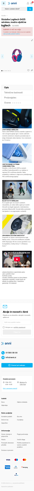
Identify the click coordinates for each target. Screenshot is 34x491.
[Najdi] (30, 9)
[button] (1, 70)
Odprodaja (4, 405)
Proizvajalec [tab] (10, 97)
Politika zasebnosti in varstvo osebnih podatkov (23, 445)
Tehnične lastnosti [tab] (13, 92)
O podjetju (20, 420)
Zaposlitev (4, 423)
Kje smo (19, 416)
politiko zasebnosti (19, 327)
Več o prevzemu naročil (10, 388)
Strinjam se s (15, 327)
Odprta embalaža (22, 402)
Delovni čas (4, 420)
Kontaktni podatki (6, 416)
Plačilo (3, 439)
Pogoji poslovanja (22, 434)
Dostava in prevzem (7, 450)
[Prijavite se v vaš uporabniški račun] (28, 3)
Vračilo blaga (21, 439)
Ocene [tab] (7, 102)
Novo (3, 402)
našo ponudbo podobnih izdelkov (11, 34)
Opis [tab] (6, 87)
